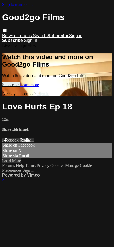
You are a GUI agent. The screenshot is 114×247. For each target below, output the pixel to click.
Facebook (11, 140)
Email (29, 140)
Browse (9, 35)
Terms (31, 165)
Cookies (57, 165)
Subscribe (11, 84)
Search (40, 35)
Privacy (43, 165)
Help (20, 165)
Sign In (30, 40)
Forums (25, 35)
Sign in (75, 35)
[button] (5, 30)
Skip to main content (19, 4)
